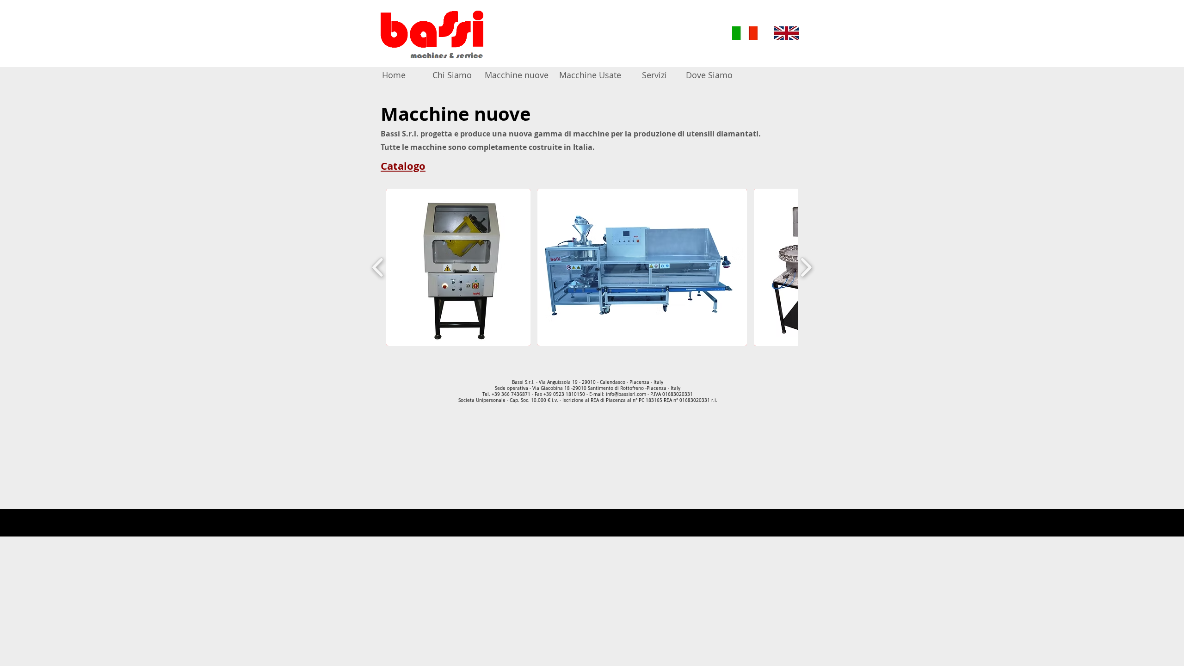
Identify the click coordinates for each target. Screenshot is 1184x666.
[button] (458, 267)
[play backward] (378, 267)
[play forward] (806, 267)
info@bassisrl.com (626, 394)
